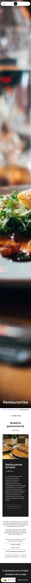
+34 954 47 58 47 (15, 544)
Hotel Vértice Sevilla (13, 409)
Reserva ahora (23, 580)
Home (4, 409)
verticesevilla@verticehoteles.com (15, 551)
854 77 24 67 (15, 548)
